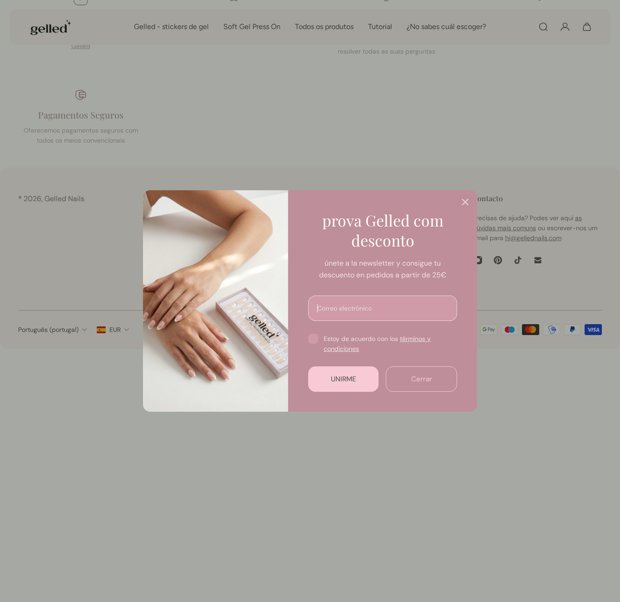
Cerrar (421, 379)
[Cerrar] (465, 202)
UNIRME (343, 379)
